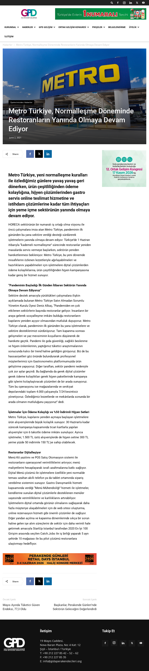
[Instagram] (124, 2)
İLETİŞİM (8, 36)
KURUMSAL (10, 27)
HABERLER (27, 27)
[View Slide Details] (50, 559)
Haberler (7, 44)
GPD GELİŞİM (45, 27)
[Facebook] (118, 2)
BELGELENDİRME (117, 27)
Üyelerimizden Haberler (21, 102)
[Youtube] (143, 2)
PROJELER (97, 27)
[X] (137, 2)
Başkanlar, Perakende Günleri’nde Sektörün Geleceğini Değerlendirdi (75, 607)
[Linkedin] (130, 2)
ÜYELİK (132, 27)
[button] (112, 2)
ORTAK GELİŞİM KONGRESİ (72, 27)
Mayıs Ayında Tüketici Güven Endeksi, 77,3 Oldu (21, 607)
